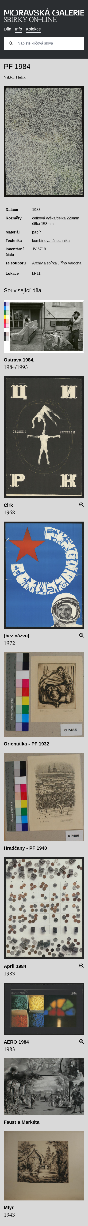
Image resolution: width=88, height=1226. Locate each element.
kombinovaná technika (51, 241)
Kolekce (33, 29)
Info (18, 29)
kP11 (36, 273)
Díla (7, 29)
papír (36, 232)
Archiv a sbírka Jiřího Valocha (56, 263)
